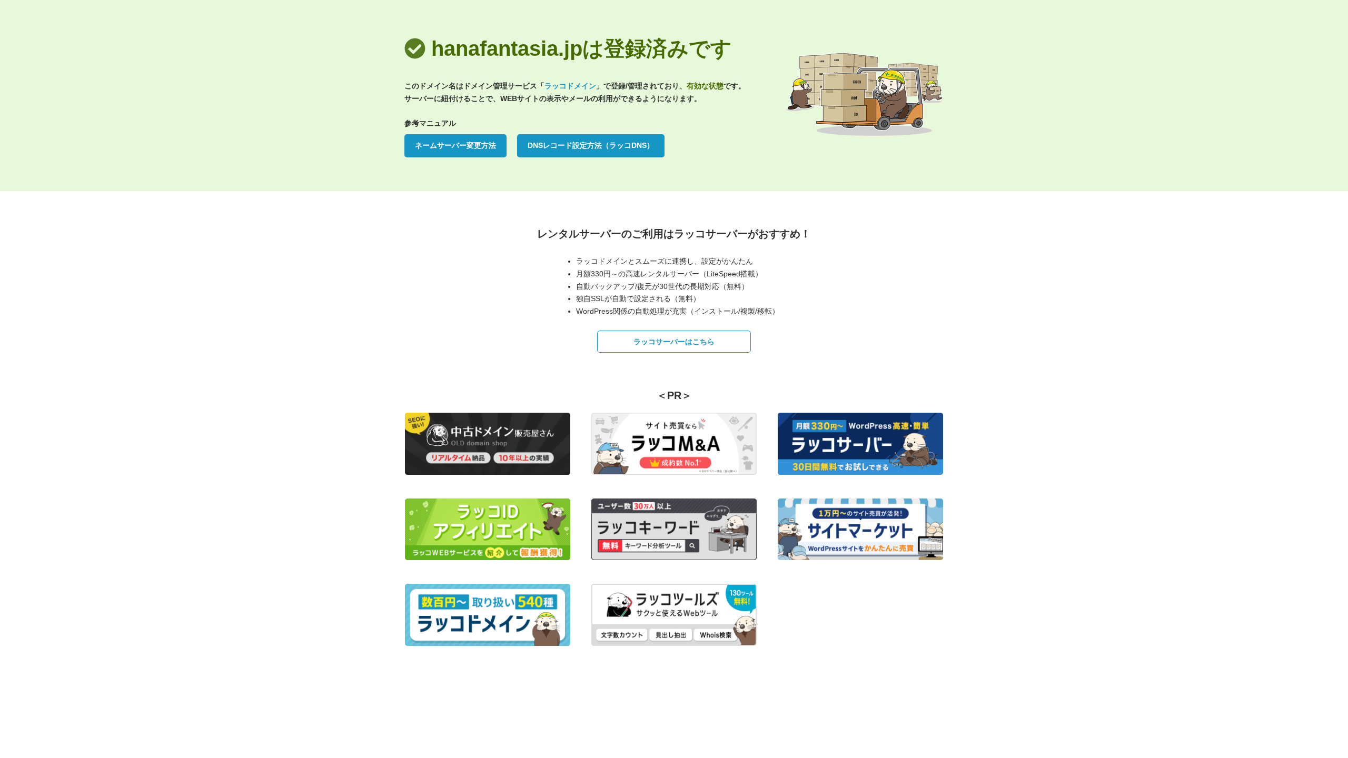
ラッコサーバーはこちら (674, 341)
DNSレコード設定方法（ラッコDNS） (591, 145)
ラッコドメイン (570, 86)
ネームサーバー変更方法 (455, 145)
